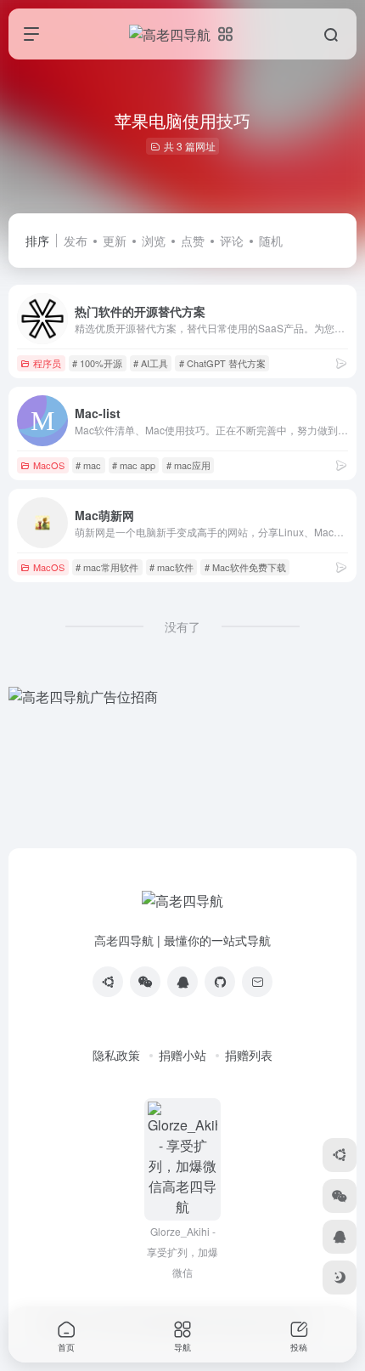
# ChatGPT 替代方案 (222, 363)
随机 (271, 240)
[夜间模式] (340, 1278)
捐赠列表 (248, 1054)
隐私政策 (116, 1054)
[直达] (341, 362)
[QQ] (182, 981)
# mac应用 (188, 465)
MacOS (49, 465)
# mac (88, 465)
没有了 (182, 626)
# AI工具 (150, 363)
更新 (114, 240)
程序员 (47, 363)
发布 (75, 240)
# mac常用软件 (107, 567)
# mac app (133, 465)
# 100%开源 (97, 363)
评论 (232, 240)
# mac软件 (171, 567)
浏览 (154, 240)
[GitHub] (220, 981)
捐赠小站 (182, 1054)
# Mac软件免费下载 (245, 567)
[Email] (257, 981)
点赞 (193, 240)
